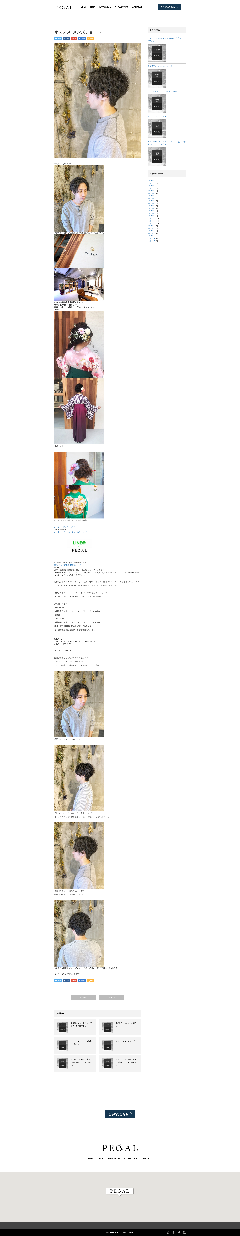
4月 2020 (151, 186)
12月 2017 (151, 218)
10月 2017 (151, 223)
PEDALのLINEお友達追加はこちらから (69, 565)
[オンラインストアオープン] (157, 128)
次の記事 (111, 998)
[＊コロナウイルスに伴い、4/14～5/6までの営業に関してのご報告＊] (157, 156)
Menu (84, 7)
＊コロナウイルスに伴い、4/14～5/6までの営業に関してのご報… (81, 1062)
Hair (92, 7)
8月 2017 (151, 228)
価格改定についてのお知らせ (160, 66)
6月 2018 (151, 203)
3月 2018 (151, 211)
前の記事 (83, 998)
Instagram (105, 7)
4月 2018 (151, 208)
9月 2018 (151, 191)
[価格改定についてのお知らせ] (157, 78)
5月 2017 (151, 236)
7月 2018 (151, 196)
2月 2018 (151, 213)
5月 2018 (151, 206)
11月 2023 (151, 183)
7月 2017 (151, 231)
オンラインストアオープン (126, 1041)
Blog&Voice (121, 7)
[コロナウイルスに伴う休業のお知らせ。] (157, 103)
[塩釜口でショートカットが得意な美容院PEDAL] (157, 53)
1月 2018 (151, 216)
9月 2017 (151, 226)
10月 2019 (151, 188)
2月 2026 (151, 181)
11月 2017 (151, 221)
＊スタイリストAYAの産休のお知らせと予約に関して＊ (126, 1062)
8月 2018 (151, 193)
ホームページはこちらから (64, 527)
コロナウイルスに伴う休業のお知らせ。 (165, 91)
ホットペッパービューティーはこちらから (71, 532)
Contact (137, 7)
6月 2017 (151, 233)
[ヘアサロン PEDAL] (63, 6)
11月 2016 (151, 238)
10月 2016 (151, 241)
